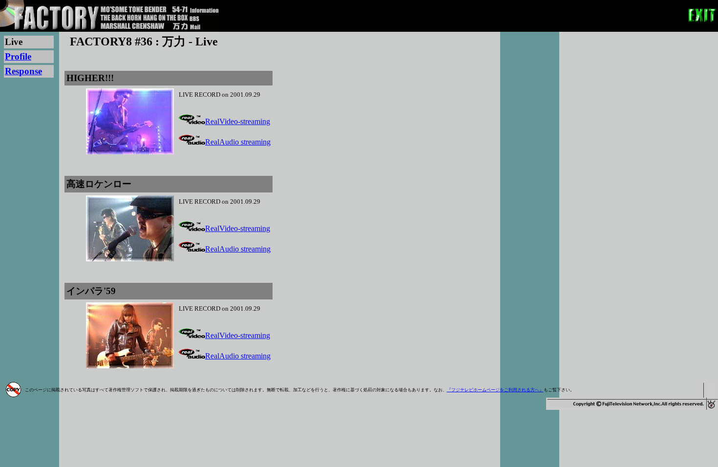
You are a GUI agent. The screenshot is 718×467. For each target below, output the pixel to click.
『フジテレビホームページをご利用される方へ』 (495, 389)
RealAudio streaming (238, 142)
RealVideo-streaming (237, 121)
